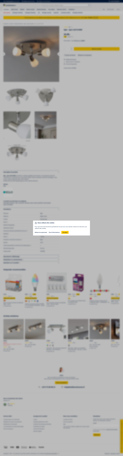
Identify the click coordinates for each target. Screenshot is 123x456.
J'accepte (65, 232)
